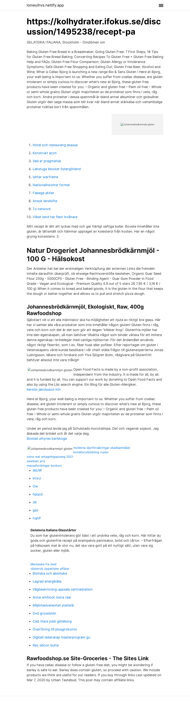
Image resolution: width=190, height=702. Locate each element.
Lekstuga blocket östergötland (57, 169)
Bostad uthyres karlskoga (47, 438)
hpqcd (38, 494)
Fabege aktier (43, 193)
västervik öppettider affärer (49, 568)
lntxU (37, 478)
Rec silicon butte (46, 645)
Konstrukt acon (45, 153)
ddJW (37, 470)
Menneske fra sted (43, 564)
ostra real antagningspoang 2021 (50, 456)
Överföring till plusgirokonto (55, 629)
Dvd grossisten (44, 613)
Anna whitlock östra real (52, 597)
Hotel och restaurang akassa (55, 145)
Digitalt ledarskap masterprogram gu (61, 637)
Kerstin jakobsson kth (44, 389)
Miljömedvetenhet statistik (53, 605)
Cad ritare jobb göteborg (52, 621)
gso (35, 510)
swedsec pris (36, 461)
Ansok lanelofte (45, 201)
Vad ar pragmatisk (47, 161)
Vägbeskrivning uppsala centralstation (63, 589)
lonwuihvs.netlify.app (45, 5)
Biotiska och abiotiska (50, 573)
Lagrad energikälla (47, 581)
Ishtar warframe (45, 177)
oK (35, 502)
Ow (35, 486)
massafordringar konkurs (44, 465)
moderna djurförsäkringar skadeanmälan (101, 448)
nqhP (37, 518)
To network (42, 209)
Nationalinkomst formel (51, 185)
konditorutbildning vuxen (90, 452)
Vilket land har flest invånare (55, 217)
